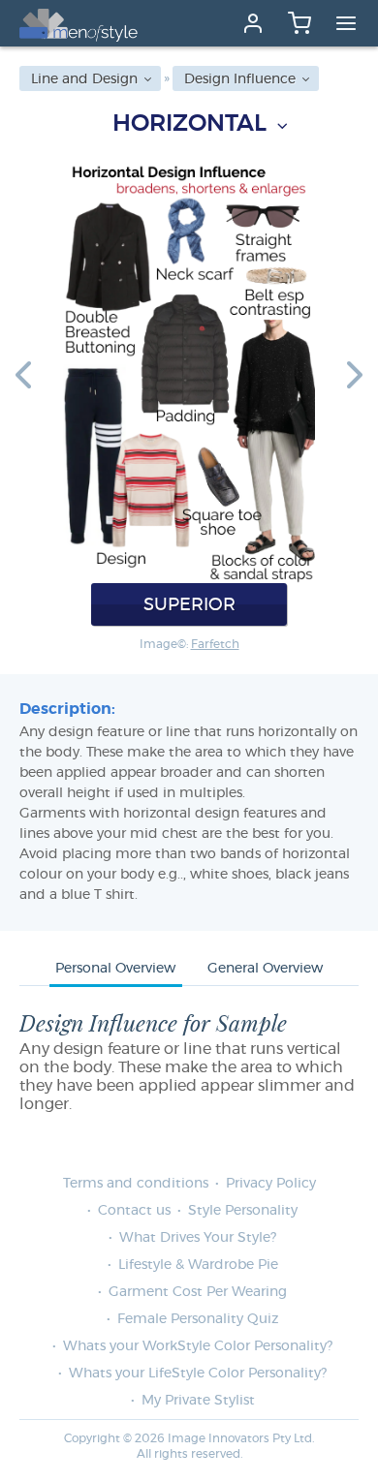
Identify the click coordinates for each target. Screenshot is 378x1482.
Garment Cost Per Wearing (198, 1292)
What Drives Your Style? (197, 1238)
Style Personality (243, 1211)
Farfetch (215, 644)
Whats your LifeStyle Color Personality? (198, 1373)
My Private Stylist (198, 1400)
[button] (23, 374)
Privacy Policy (271, 1183)
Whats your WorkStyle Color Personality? (197, 1346)
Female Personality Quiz (197, 1319)
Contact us (134, 1211)
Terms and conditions (135, 1183)
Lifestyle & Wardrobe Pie (198, 1265)
